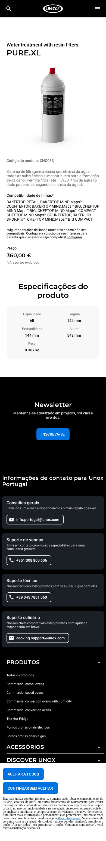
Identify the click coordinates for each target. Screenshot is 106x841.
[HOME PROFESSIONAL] (53, 8)
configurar (74, 237)
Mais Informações (68, 818)
